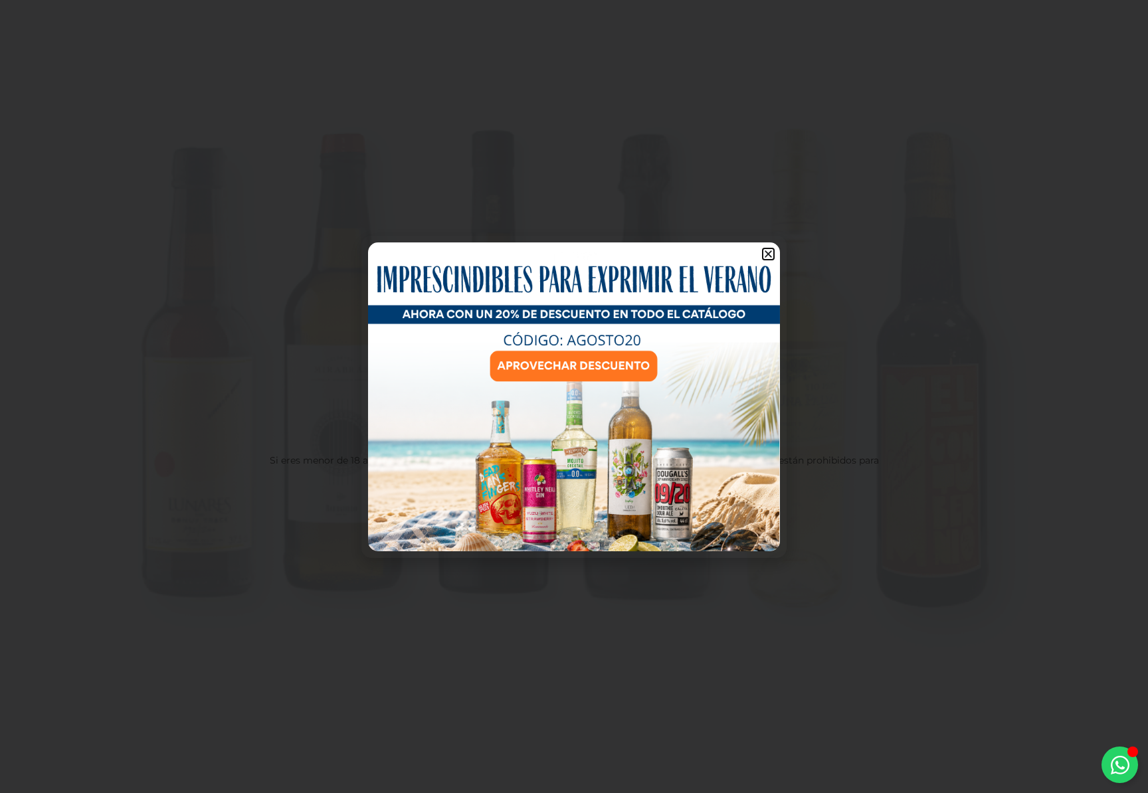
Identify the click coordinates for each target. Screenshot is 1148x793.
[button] (768, 254)
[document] (574, 396)
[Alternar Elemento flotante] (1119, 765)
